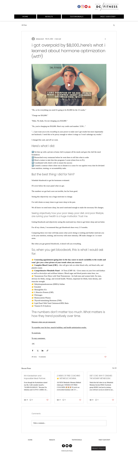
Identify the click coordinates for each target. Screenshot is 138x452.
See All (114, 368)
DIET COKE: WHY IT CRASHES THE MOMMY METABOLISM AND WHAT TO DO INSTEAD (101, 377)
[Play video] (69, 85)
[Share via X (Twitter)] (37, 351)
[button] (89, 6)
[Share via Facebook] (33, 351)
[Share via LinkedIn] (42, 351)
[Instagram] (70, 445)
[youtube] (86, 6)
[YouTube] (66, 445)
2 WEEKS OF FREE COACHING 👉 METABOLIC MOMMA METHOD (68, 377)
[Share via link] (47, 351)
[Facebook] (79, 6)
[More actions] (105, 39)
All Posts (24, 25)
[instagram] (82, 6)
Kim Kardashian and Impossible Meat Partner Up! (34, 377)
